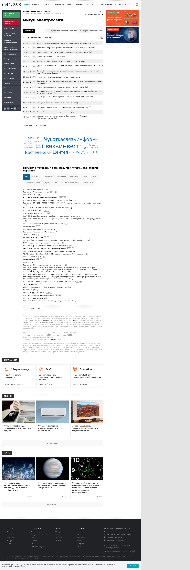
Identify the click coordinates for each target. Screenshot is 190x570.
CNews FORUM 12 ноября (9, 15)
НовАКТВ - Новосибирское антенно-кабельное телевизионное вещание (50, 216)
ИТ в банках (8, 73)
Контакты (58, 541)
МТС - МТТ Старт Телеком (33, 298)
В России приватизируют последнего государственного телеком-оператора (65, 43)
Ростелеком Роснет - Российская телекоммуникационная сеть (46, 301)
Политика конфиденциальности (119, 534)
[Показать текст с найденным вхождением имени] (50, 37)
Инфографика (9, 102)
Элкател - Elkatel (29, 235)
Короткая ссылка (35, 309)
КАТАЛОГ (122, 4)
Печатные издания (38, 547)
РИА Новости (27, 143)
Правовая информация (115, 540)
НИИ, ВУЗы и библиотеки (70, 183)
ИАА (55, 183)
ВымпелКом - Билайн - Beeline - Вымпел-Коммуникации (44, 248)
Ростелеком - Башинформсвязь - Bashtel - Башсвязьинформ (46, 200)
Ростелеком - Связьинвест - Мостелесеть (38, 232)
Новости (10, 532)
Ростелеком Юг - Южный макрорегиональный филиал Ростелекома (48, 281)
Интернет (7, 88)
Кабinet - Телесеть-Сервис (33, 237)
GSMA (37, 147)
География (29, 183)
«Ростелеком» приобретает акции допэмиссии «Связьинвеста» (61, 87)
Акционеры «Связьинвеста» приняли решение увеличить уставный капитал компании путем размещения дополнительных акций (66, 98)
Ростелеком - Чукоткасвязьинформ (36, 192)
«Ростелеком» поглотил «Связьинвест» (51, 57)
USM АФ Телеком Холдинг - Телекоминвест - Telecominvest (45, 287)
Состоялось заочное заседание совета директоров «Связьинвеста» (62, 107)
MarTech (27, 141)
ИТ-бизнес (8, 93)
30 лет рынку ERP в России (10, 34)
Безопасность (9, 64)
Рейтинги (7, 98)
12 (55, 192)
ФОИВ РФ (32, 137)
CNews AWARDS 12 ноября (9, 22)
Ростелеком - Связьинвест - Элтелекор (37, 229)
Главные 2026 (10, 41)
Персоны (95, 177)
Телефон (92, 145)
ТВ (92, 4)
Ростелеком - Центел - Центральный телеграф (40, 197)
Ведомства (49, 177)
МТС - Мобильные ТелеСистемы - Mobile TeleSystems (43, 208)
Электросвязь (28, 284)
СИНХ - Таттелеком (30, 257)
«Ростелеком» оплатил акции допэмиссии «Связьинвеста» (59, 77)
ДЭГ (37, 145)
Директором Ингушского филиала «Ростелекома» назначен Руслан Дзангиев (66, 48)
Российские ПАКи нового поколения (10, 48)
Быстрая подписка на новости (118, 528)
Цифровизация (10, 54)
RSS (108, 531)
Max (78, 532)
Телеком (7, 83)
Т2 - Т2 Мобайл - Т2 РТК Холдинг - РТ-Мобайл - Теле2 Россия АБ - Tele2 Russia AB (53, 240)
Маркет (34, 538)
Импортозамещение (11, 59)
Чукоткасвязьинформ (70, 139)
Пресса (47, 183)
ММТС (36, 142)
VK (78, 535)
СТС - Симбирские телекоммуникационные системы (43, 224)
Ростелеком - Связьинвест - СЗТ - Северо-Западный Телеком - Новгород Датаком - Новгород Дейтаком (62, 219)
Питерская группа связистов (34, 292)
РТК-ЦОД (79, 152)
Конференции (36, 532)
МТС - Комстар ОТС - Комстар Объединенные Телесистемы (45, 246)
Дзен (79, 547)
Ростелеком (37, 152)
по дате (26, 37)
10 (65, 197)
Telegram (80, 544)
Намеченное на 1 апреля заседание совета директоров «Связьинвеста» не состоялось (70, 65)
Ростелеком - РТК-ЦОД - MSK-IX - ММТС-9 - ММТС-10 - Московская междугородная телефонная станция (62, 203)
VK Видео (80, 538)
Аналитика (46, 4)
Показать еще (52, 443)
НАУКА (86, 4)
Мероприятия (88, 183)
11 (40, 195)
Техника (34, 541)
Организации (36, 177)
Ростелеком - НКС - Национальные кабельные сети (42, 265)
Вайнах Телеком (29, 259)
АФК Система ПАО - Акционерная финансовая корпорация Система (49, 251)
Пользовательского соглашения (14, 567)
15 (50, 189)
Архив (9, 544)
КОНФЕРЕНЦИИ (58, 4)
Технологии (73, 177)
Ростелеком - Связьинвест (33, 189)
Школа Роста (9, 29)
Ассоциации (61, 177)
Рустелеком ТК (28, 147)
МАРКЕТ (70, 4)
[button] (130, 4)
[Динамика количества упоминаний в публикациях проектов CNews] (101, 37)
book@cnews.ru (96, 31)
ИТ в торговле (9, 78)
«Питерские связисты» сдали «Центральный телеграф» (58, 103)
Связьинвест (60, 146)
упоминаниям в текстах (39, 37)
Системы (85, 177)
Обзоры (10, 541)
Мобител (26, 262)
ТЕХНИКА (79, 4)
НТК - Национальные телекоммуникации (38, 295)
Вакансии (58, 538)
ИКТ (26, 177)
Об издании (59, 532)
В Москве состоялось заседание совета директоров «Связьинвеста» (63, 61)
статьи (74, 320)
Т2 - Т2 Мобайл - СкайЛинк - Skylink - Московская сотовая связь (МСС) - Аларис (53, 254)
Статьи (39, 183)
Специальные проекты (39, 535)
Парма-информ (29, 226)
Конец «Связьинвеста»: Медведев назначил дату (55, 112)
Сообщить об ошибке (115, 537)
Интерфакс (28, 145)
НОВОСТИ (35, 4)
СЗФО (84, 143)
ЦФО (93, 152)
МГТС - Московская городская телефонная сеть (41, 243)
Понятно (133, 566)
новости (46, 320)
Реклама (58, 535)
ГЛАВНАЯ (26, 4)
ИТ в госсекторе (10, 68)
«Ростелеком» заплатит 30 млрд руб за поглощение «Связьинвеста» (62, 52)
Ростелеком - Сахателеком (33, 210)
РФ (83, 147)
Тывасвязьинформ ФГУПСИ (33, 213)
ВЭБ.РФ (93, 148)
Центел (60, 152)
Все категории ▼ (94, 15)
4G (93, 143)
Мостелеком (27, 290)
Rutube (79, 541)
